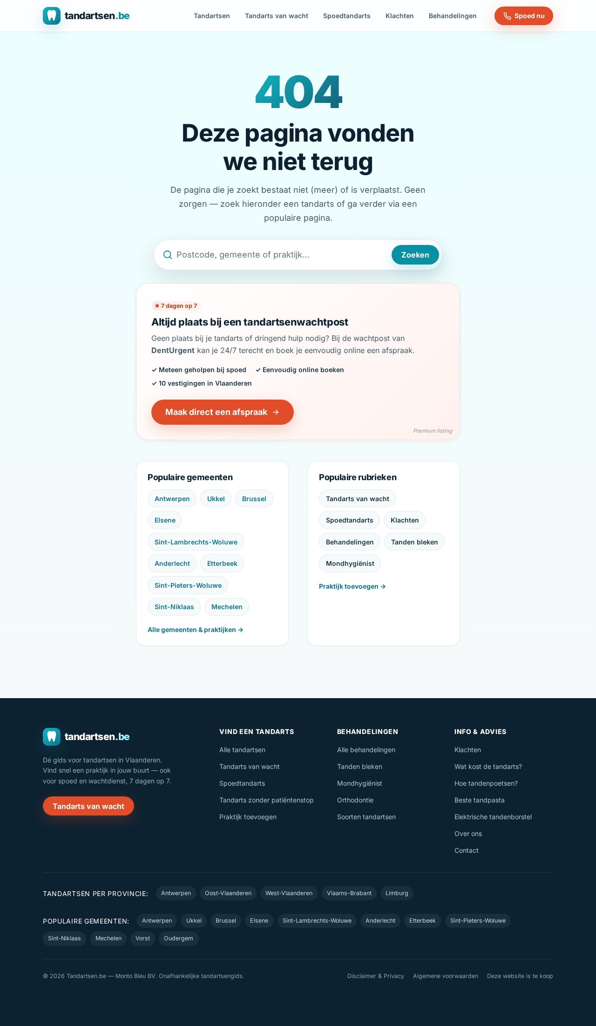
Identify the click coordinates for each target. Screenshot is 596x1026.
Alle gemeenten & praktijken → (196, 629)
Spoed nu (530, 16)
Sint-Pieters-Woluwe (188, 585)
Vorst (142, 938)
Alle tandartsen (242, 750)
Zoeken (415, 254)
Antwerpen (172, 499)
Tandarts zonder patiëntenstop (266, 800)
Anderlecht (172, 563)
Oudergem (178, 938)
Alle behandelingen (366, 750)
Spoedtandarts (347, 16)
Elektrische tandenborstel (493, 817)
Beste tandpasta (479, 800)
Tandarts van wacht (276, 16)
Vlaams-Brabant (349, 893)
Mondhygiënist (350, 563)
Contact (466, 850)
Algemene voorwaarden (445, 975)
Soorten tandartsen (366, 817)
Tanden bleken (414, 542)
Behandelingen (453, 16)
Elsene (165, 520)
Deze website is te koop (520, 975)
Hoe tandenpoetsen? (486, 783)
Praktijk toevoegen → (352, 586)
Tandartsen (212, 16)
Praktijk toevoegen (248, 817)
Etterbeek (222, 563)
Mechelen (227, 607)
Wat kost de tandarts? (488, 766)
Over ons (468, 833)
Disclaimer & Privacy (375, 975)
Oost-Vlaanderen (228, 893)
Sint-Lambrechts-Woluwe (196, 542)
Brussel (254, 499)
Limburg (397, 893)
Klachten (400, 16)
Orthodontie (355, 800)
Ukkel (216, 499)
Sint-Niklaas (174, 607)
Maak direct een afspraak (216, 412)
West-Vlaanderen (288, 893)
